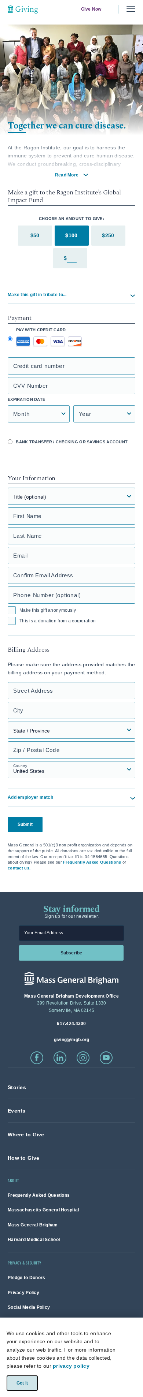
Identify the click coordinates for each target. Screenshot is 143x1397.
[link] (17, 1087)
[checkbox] (12, 610)
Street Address (33, 691)
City (18, 710)
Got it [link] (21, 1382)
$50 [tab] (35, 235)
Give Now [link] (91, 9)
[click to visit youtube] (106, 1057)
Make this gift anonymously (47, 610)
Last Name (27, 536)
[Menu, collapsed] (130, 9)
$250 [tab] (108, 235)
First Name (27, 516)
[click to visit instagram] (83, 1057)
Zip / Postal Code (36, 750)
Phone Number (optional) (47, 595)
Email (20, 555)
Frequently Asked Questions (92, 862)
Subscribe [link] (71, 952)
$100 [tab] (71, 235)
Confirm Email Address (43, 575)
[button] (71, 295)
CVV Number (30, 386)
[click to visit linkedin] (60, 1057)
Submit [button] (25, 824)
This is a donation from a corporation (57, 620)
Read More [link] (66, 175)
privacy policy (71, 1366)
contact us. (19, 868)
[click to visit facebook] (36, 1057)
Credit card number (39, 366)
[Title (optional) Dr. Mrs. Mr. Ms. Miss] (71, 496)
